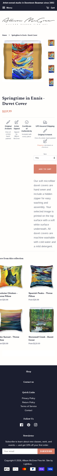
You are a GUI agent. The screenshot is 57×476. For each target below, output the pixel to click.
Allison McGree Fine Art (33, 460)
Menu (9, 7)
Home (4, 35)
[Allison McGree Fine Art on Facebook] (21, 425)
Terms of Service (29, 406)
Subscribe (46, 451)
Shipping (40, 145)
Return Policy (28, 402)
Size (45, 154)
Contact (28, 410)
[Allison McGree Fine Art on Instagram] (35, 425)
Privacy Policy (28, 398)
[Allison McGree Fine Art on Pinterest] (28, 425)
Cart (52, 7)
